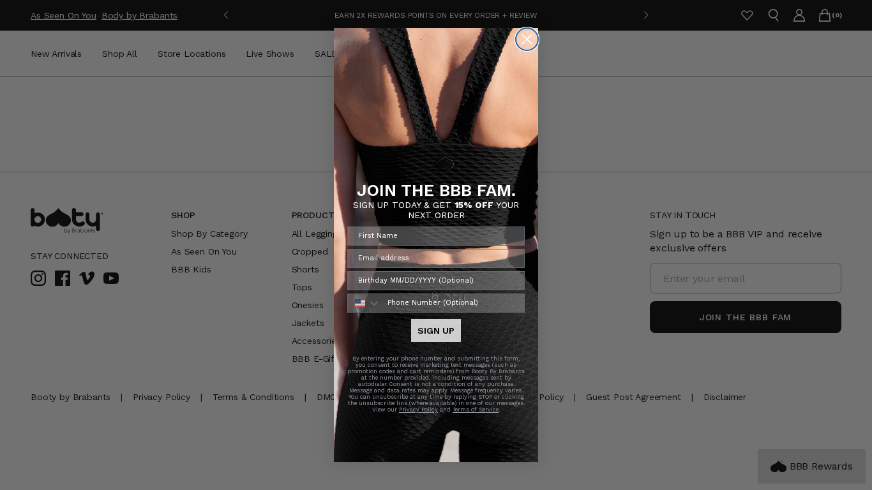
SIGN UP (436, 330)
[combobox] (364, 303)
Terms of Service (476, 409)
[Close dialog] (527, 39)
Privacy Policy (418, 409)
